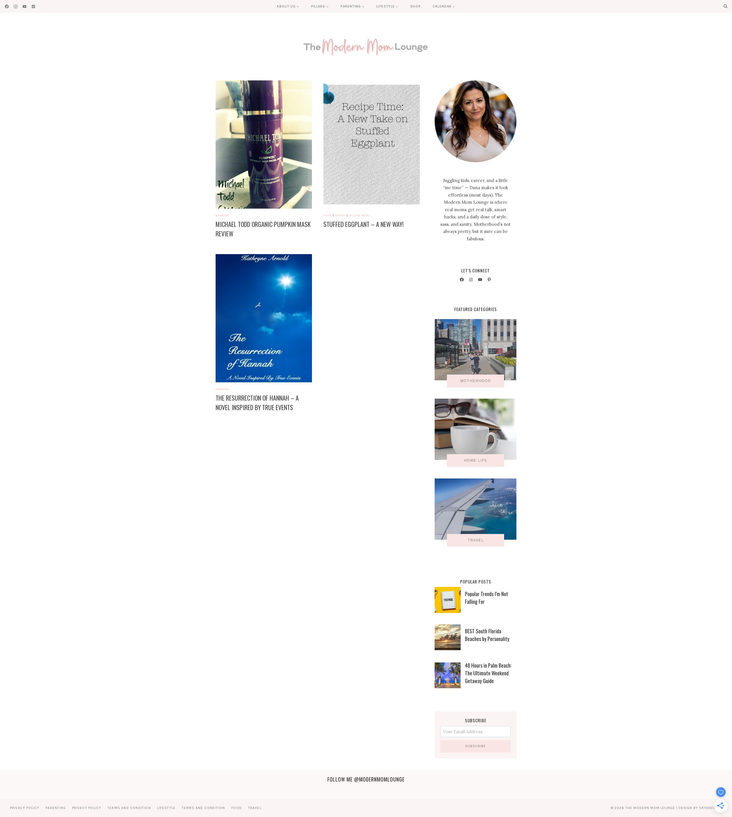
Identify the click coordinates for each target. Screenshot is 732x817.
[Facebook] (7, 6)
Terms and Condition (129, 808)
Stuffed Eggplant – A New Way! (363, 224)
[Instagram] (15, 6)
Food (327, 215)
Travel (254, 808)
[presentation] (264, 144)
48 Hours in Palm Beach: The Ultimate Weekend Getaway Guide (488, 673)
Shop (415, 6)
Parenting (55, 808)
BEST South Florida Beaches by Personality (487, 634)
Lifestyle (166, 808)
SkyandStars (712, 808)
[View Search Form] (725, 6)
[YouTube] (24, 6)
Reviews (223, 215)
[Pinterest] (33, 6)
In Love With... (360, 215)
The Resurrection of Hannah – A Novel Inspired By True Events (257, 402)
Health (340, 215)
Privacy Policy (24, 808)
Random (222, 389)
